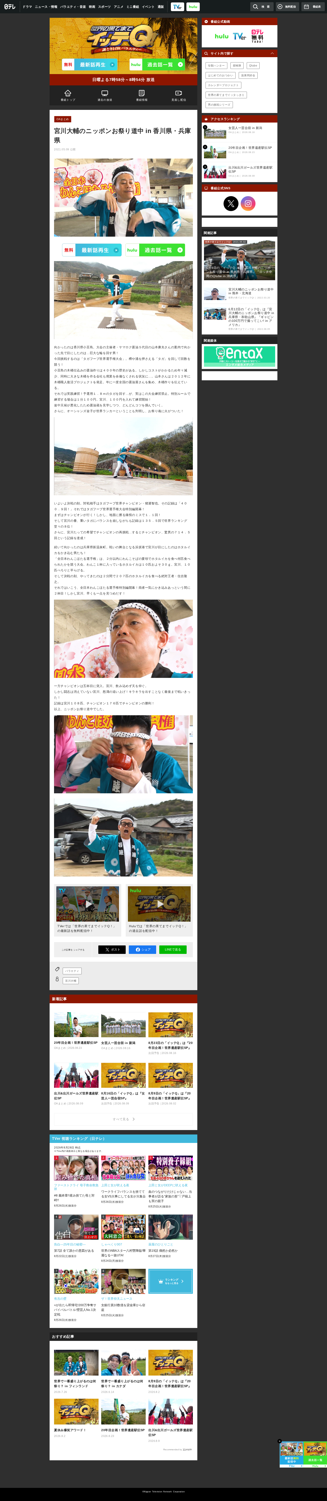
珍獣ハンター (216, 65)
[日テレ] (10, 6)
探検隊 (237, 65)
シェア (146, 949)
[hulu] (193, 6)
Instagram (248, 203)
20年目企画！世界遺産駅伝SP (123, 1430)
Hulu (155, 250)
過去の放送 (105, 99)
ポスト (115, 949)
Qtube (253, 65)
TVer (92, 250)
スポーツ (104, 6)
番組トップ (68, 99)
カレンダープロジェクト (223, 85)
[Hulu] (157, 64)
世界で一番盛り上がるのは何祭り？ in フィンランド (75, 1383)
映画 (92, 6)
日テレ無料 (257, 36)
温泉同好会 (248, 75)
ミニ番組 (132, 6)
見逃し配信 (179, 99)
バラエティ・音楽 (73, 6)
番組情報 (142, 99)
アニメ (119, 6)
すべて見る (122, 1119)
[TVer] (177, 6)
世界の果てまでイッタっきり (226, 95)
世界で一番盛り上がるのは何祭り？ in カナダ (122, 1383)
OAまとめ (63, 119)
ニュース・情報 (46, 6)
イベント (148, 6)
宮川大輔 (70, 980)
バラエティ (72, 971)
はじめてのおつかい (220, 75)
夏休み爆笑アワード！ (70, 1430)
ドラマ (27, 6)
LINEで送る (173, 949)
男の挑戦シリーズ (219, 104)
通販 (161, 6)
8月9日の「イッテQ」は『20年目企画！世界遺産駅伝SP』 (169, 1383)
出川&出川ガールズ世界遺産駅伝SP (170, 1432)
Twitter (231, 203)
